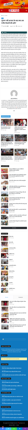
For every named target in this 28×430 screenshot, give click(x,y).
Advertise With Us (12, 425)
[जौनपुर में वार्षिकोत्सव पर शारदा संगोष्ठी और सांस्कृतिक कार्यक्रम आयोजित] (4, 170)
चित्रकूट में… (11, 259)
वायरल (6, 15)
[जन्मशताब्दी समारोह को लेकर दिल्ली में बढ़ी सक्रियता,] (4, 267)
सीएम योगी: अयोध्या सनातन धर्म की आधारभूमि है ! (17, 180)
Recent (6, 297)
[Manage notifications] (3, 427)
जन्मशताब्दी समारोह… (12, 265)
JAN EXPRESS (5, 26)
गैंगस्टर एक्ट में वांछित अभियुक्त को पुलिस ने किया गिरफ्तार (18, 302)
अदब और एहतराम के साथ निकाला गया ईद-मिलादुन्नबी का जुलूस (20, 143)
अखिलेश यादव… (12, 254)
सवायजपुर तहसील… (12, 248)
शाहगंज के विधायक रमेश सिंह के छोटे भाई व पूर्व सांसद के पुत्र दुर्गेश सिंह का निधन (17, 198)
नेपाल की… (11, 282)
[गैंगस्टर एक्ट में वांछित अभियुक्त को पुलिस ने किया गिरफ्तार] (4, 238)
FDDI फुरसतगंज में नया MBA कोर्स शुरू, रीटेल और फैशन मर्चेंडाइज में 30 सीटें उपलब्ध (17, 192)
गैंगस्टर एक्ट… (11, 236)
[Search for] (26, 11)
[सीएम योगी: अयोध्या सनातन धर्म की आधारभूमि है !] (4, 182)
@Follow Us (4, 355)
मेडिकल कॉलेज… (12, 271)
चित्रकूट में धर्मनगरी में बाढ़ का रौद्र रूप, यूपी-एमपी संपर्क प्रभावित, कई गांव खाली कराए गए (7, 144)
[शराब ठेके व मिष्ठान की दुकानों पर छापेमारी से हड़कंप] (4, 222)
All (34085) (14, 228)
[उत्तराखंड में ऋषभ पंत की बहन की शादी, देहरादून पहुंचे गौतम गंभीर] (4, 205)
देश (2, 18)
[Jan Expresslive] (14, 10)
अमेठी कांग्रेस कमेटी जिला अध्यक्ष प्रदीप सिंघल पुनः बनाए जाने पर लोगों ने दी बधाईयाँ (17, 187)
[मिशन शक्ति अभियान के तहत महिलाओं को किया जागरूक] (7, 122)
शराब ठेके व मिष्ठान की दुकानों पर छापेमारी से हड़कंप (18, 221)
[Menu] (1, 11)
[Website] (14, 111)
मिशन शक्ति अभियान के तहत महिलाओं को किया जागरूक (5, 127)
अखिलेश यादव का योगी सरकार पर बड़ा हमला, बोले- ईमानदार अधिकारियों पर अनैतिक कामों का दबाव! (20, 129)
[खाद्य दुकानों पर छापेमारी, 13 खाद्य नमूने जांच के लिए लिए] (4, 278)
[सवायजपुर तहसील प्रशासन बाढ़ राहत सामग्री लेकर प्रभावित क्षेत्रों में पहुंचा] (4, 249)
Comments (20, 297)
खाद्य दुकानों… (11, 277)
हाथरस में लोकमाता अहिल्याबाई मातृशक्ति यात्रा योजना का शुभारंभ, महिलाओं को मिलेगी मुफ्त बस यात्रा (7, 158)
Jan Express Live (22, 423)
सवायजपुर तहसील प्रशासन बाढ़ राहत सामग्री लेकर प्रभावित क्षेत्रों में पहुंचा (18, 313)
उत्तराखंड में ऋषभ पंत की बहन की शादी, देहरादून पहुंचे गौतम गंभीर (18, 204)
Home (3, 15)
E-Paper (17, 425)
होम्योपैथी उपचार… (12, 288)
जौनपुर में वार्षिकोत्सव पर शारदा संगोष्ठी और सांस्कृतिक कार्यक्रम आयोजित (16, 169)
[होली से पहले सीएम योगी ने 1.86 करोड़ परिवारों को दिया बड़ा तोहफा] (4, 211)
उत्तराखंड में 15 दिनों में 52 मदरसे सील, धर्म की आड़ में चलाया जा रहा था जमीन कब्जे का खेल (18, 215)
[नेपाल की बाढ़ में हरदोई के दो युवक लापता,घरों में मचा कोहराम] (4, 284)
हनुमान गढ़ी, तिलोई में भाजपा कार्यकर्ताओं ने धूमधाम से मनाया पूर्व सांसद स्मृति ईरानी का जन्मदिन (17, 175)
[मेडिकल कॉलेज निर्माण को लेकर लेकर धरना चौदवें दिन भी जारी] (4, 273)
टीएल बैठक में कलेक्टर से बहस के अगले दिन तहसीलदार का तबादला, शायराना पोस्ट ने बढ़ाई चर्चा (20, 158)
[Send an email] (7, 26)
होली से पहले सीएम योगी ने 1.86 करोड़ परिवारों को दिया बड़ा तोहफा (17, 210)
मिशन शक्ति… (11, 242)
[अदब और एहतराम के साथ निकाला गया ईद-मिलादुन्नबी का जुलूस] (21, 137)
